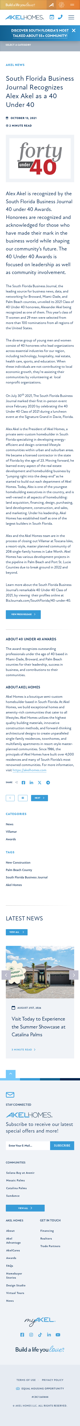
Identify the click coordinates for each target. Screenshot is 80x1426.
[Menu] (72, 5)
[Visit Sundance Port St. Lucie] (61, 5)
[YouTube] (58, 1335)
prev (6, 975)
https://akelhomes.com (29, 770)
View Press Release (21, 614)
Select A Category (18, 44)
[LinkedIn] (49, 1335)
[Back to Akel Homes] (51, 5)
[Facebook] (22, 1335)
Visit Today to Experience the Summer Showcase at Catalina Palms (38, 1027)
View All (15, 932)
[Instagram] (31, 1335)
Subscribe (62, 1146)
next (73, 975)
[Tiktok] (40, 1335)
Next (38, 798)
